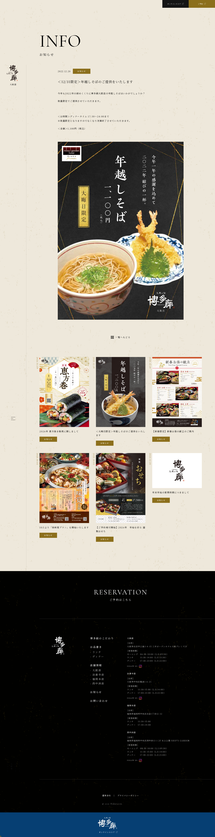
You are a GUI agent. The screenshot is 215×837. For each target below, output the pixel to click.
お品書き (96, 647)
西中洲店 (19, 767)
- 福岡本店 (97, 679)
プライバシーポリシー (128, 796)
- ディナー (97, 656)
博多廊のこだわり (102, 638)
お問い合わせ (99, 701)
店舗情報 (96, 665)
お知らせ (96, 692)
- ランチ (95, 652)
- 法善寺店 (97, 674)
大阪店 (11, 766)
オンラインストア (174, 4)
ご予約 (200, 4)
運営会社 (106, 796)
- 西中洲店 (97, 683)
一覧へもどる (122, 337)
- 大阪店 (95, 670)
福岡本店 (15, 767)
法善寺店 (7, 767)
